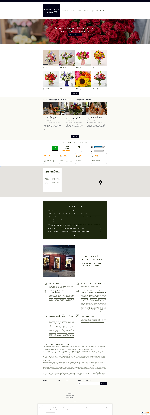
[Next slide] (78, 45)
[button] (74, 10)
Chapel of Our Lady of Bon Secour (56, 325)
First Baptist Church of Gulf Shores (63, 330)
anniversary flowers (58, 352)
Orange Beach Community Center (95, 319)
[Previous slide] (69, 45)
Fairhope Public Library (93, 305)
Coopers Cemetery (53, 296)
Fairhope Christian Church (65, 329)
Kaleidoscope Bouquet (96, 68)
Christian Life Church (69, 325)
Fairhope (55, 286)
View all (75, 93)
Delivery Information (70, 389)
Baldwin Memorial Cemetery (55, 295)
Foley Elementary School (95, 307)
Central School (84, 298)
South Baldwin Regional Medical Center (89, 286)
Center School (103, 296)
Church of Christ (60, 326)
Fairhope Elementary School (99, 303)
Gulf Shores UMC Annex (68, 337)
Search (55, 382)
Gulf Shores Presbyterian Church (56, 337)
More (75, 235)
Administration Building (87, 295)
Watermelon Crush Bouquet (81, 68)
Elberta (50, 286)
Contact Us (68, 384)
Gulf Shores (63, 286)
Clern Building (93, 298)
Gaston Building (100, 309)
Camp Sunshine (95, 296)
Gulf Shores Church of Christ (67, 335)
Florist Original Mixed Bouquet (82, 89)
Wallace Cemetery (69, 300)
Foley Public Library (98, 308)
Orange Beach (70, 286)
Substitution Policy (70, 395)
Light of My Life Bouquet (96, 89)
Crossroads (51, 327)
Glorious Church (56, 335)
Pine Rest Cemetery (64, 299)
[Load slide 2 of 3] (73, 45)
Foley (58, 286)
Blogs (55, 384)
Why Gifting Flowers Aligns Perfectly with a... (96, 118)
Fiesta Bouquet (46, 89)
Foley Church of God (62, 333)
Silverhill (56, 287)
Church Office (52, 326)
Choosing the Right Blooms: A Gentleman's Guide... (74, 118)
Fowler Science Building (90, 309)
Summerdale (61, 287)
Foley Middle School (89, 308)
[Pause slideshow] (81, 45)
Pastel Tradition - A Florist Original (66, 68)
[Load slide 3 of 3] (75, 45)
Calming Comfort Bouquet (65, 89)
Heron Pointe (84, 319)
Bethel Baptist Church (54, 321)
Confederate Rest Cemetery (68, 295)
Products (45, 387)
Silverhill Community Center (94, 320)
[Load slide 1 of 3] (72, 45)
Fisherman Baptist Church (65, 331)
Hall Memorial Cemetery (60, 298)
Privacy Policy (82, 409)
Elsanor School (98, 301)
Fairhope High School (86, 304)
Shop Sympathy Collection (75, 36)
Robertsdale (51, 287)
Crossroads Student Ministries (61, 327)
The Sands (101, 322)
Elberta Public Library (89, 301)
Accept (74, 412)
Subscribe (103, 383)
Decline (98, 412)
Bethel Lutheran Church (65, 321)
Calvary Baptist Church (62, 322)
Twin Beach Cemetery (59, 300)
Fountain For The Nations (64, 334)
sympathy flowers (101, 352)
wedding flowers (73, 368)
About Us (45, 389)
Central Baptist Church (68, 323)
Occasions (45, 384)
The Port (97, 322)
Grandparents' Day (46, 382)
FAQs (67, 382)
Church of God (70, 326)
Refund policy (69, 393)
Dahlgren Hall (98, 300)
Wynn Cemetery (52, 301)
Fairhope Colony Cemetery (64, 296)
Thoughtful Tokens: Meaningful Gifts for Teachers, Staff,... (51, 118)
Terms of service (69, 397)
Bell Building (88, 296)
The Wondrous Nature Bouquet (50, 68)
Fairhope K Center (96, 304)
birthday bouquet (80, 352)
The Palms (92, 322)
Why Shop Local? (69, 387)
